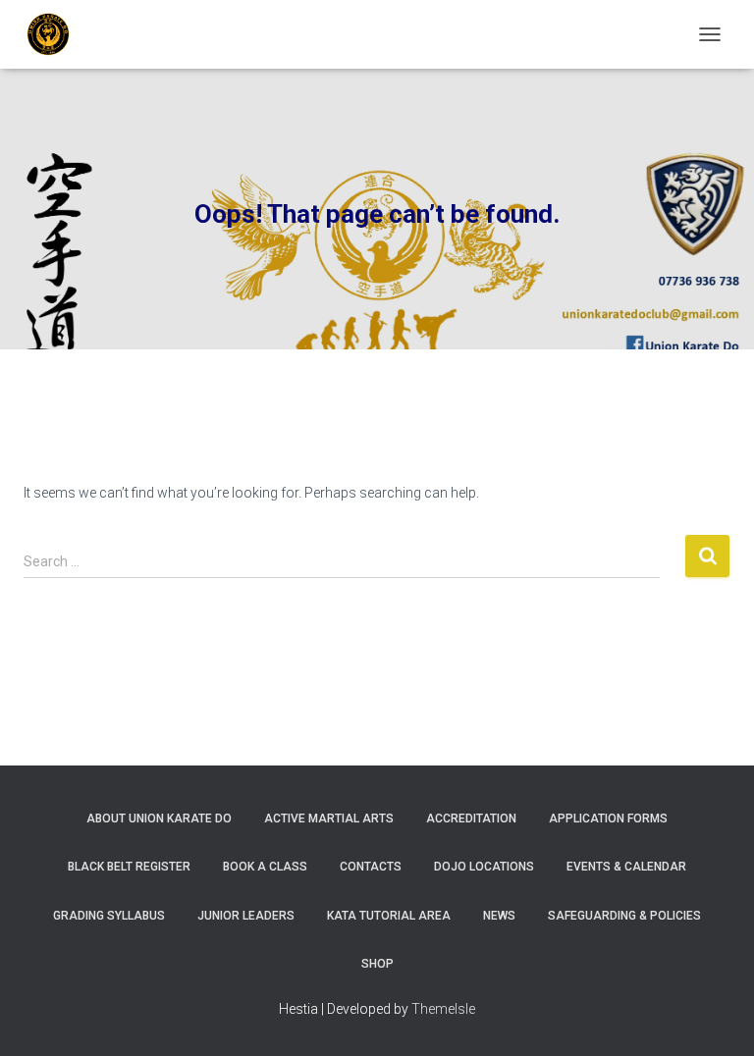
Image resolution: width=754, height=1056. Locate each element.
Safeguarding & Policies (624, 916)
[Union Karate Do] (55, 34)
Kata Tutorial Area (389, 916)
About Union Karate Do (159, 818)
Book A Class (265, 866)
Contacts (371, 866)
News (499, 916)
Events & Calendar (626, 866)
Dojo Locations (484, 866)
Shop (377, 964)
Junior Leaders (246, 916)
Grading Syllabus (109, 916)
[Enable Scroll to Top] (715, 1016)
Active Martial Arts (329, 818)
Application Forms (608, 818)
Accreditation (471, 818)
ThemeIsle (443, 1009)
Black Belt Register (129, 866)
